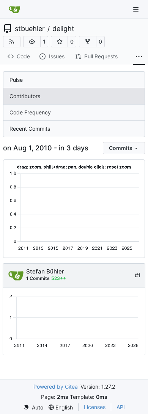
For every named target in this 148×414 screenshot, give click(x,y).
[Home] (14, 9)
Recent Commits (29, 128)
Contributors (24, 96)
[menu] (124, 148)
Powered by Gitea (55, 386)
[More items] (139, 57)
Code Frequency (30, 112)
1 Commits (38, 278)
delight (63, 29)
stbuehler (30, 29)
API (121, 407)
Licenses (94, 407)
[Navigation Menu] (136, 9)
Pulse (16, 80)
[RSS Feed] (11, 41)
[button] (32, 41)
